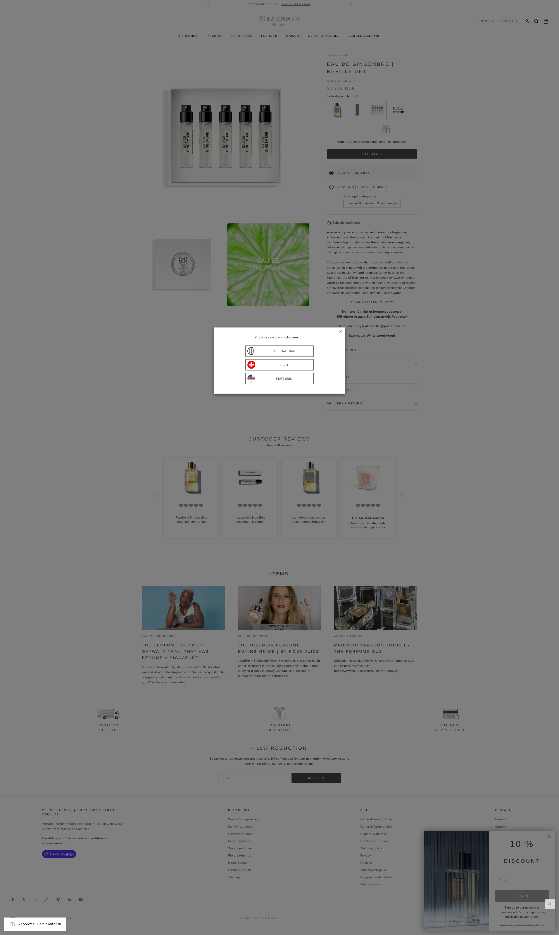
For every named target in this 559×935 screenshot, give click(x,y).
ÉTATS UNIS (284, 378)
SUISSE (284, 365)
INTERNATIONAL (284, 351)
